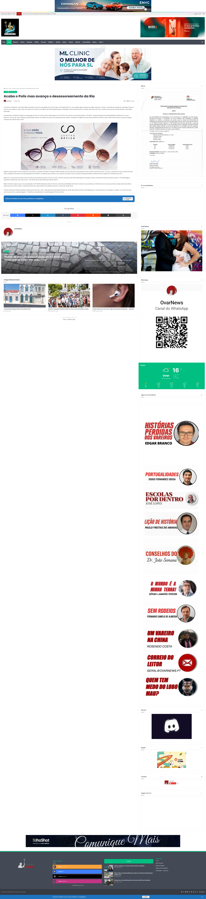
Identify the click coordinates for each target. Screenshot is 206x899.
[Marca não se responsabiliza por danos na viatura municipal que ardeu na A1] (108, 875)
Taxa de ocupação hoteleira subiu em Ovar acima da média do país (68, 309)
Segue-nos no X (146, 793)
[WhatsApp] (171, 320)
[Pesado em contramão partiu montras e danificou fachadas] (108, 882)
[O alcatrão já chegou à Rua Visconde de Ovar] (25, 296)
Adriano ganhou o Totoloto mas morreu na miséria (129, 866)
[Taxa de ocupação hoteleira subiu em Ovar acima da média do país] (69, 296)
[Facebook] (17, 215)
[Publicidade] (171, 271)
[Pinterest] (78, 215)
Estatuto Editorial (160, 865)
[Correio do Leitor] (171, 663)
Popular (129, 861)
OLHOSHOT (202, 892)
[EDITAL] (171, 133)
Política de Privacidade (162, 868)
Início (3, 42)
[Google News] (69, 208)
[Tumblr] (63, 215)
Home (6, 88)
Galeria (64, 42)
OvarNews (9, 101)
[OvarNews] (10, 27)
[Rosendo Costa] (171, 638)
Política (37, 42)
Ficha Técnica (159, 863)
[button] (103, 897)
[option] (69, 258)
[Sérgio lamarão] (171, 587)
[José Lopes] (171, 500)
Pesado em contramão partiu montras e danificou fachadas (132, 880)
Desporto (15, 42)
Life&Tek (50, 42)
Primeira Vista (12, 92)
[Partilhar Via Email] (108, 215)
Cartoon (71, 42)
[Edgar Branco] (171, 435)
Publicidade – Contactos (162, 870)
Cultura (22, 42)
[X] (32, 215)
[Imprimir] (123, 215)
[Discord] (171, 726)
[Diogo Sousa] (171, 477)
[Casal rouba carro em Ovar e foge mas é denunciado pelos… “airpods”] (114, 296)
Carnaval (43, 42)
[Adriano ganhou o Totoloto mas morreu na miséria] (108, 868)
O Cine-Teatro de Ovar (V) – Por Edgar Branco (33, 13)
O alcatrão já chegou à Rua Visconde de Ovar (17, 309)
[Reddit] (93, 215)
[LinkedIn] (47, 215)
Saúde (94, 42)
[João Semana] (171, 557)
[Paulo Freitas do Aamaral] (171, 524)
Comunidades (86, 42)
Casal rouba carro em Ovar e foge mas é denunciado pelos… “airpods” (113, 309)
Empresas (29, 42)
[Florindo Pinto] (171, 687)
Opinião (58, 42)
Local (9, 42)
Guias (100, 42)
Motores (77, 42)
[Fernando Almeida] (171, 613)
